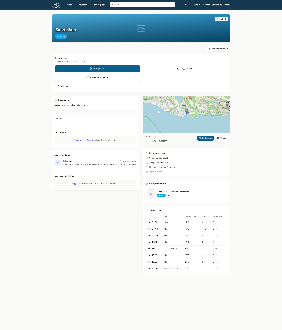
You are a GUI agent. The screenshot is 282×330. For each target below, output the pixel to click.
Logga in (196, 5)
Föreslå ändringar (220, 48)
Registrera (91, 140)
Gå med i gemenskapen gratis (216, 5)
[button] (186, 112)
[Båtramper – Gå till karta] (56, 4)
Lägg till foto (186, 68)
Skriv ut (64, 86)
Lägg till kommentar (99, 77)
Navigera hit (99, 68)
